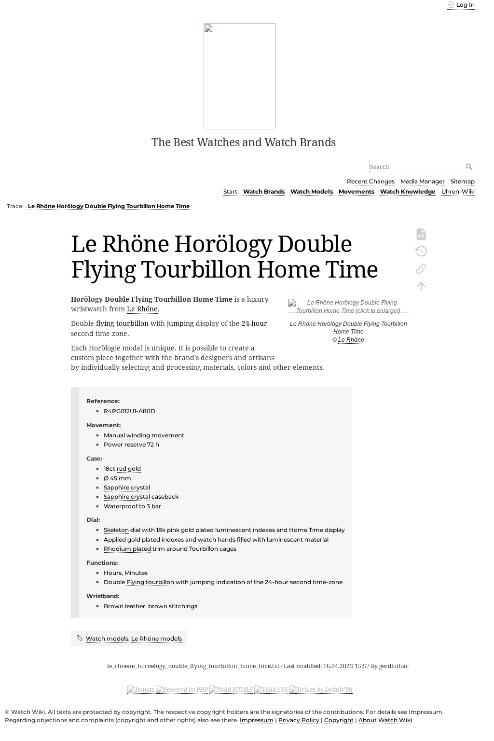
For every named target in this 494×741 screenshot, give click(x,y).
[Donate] (140, 689)
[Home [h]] (240, 75)
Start (230, 191)
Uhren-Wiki (458, 191)
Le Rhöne (351, 339)
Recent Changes (371, 181)
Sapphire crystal (127, 487)
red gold (129, 468)
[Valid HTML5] (231, 689)
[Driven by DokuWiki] (321, 689)
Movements (356, 191)
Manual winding (127, 435)
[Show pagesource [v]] (421, 233)
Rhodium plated (127, 548)
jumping (180, 323)
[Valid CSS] (271, 689)
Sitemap (463, 181)
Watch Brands (264, 191)
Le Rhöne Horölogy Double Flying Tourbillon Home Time (109, 206)
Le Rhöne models (156, 638)
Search (470, 166)
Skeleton (116, 529)
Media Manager (422, 181)
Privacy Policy (298, 720)
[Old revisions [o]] (421, 250)
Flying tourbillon (150, 582)
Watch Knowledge (408, 191)
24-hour (254, 323)
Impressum (257, 720)
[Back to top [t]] (421, 285)
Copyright (339, 720)
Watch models (107, 638)
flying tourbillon (122, 323)
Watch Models (311, 191)
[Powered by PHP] (182, 689)
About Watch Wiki (385, 720)
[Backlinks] (421, 268)
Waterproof (120, 506)
